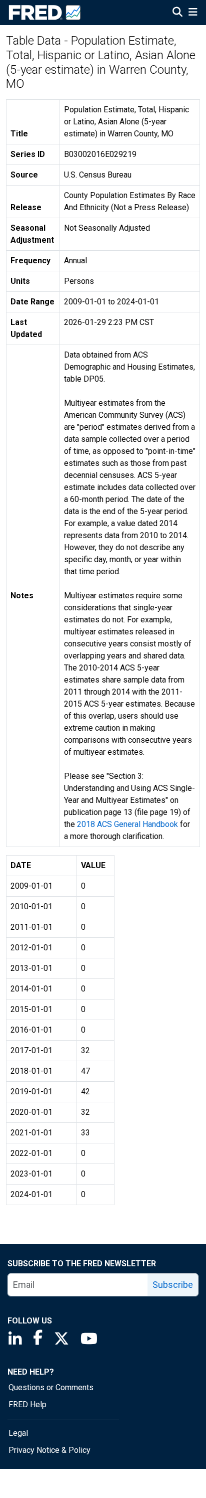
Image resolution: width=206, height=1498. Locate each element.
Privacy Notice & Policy (49, 1450)
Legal (18, 1433)
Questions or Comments (51, 1387)
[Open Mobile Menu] (192, 13)
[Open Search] (177, 13)
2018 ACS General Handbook (127, 824)
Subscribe (172, 1284)
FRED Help (27, 1404)
